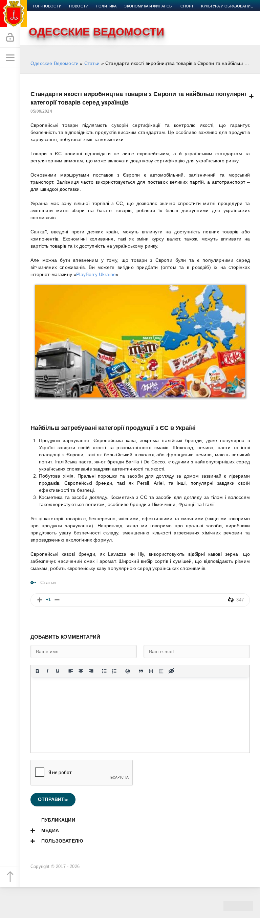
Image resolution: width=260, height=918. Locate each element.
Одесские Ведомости (54, 63)
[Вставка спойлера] (161, 671)
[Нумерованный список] (114, 671)
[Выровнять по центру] (81, 671)
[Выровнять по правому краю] (91, 671)
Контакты (114, 14)
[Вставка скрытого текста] (171, 671)
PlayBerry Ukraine (96, 274)
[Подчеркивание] (57, 671)
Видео (71, 14)
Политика (106, 6)
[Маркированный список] (104, 671)
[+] (40, 600)
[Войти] (10, 37)
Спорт (187, 6)
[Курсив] (47, 671)
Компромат (44, 14)
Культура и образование (227, 6)
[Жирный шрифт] (37, 671)
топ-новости (47, 6)
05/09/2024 (41, 111)
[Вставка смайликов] (128, 671)
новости (78, 6)
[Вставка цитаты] (141, 671)
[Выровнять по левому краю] (71, 671)
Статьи (92, 63)
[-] (57, 600)
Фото (90, 14)
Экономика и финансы (148, 6)
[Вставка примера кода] (151, 671)
